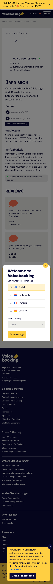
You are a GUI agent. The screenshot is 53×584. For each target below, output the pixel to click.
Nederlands (24, 295)
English (22, 287)
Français (23, 303)
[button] (26, 4)
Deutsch (23, 310)
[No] (49, 546)
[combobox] (26, 324)
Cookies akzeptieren (23, 575)
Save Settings (17, 334)
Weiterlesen (15, 569)
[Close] (45, 265)
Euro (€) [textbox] (13, 325)
